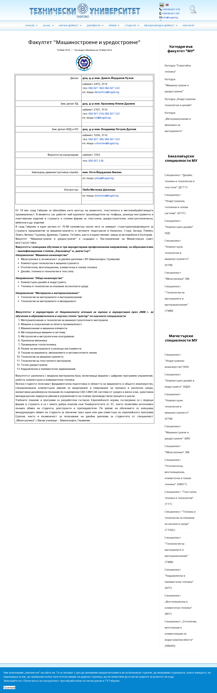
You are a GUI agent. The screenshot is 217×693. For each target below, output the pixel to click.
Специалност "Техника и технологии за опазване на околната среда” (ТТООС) (180, 521)
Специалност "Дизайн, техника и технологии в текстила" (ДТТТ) (179, 181)
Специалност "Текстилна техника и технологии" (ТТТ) (180, 498)
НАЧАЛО (29, 25)
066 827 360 (96, 88)
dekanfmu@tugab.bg (106, 92)
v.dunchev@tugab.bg (106, 143)
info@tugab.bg (170, 17)
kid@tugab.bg (102, 117)
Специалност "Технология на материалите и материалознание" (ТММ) (176, 550)
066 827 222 (112, 88)
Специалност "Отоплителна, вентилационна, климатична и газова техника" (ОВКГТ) (178, 472)
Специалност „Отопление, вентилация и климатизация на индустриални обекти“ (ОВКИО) (181, 633)
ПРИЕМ (112, 25)
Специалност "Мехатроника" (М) (177, 275)
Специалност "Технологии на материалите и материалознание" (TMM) (176, 298)
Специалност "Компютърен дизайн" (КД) (179, 227)
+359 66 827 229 (170, 13)
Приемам (9, 687)
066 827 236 (96, 160)
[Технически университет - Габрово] (84, 10)
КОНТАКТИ (188, 25)
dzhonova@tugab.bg (106, 195)
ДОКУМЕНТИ (93, 25)
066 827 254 (96, 113)
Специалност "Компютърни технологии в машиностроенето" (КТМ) (177, 253)
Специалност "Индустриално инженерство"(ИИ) (177, 360)
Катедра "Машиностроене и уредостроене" (177, 85)
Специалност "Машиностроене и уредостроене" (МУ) (177, 432)
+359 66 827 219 (171, 9)
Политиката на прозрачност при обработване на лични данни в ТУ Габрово (72, 680)
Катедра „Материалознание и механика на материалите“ (178, 122)
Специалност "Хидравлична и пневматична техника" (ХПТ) (179, 578)
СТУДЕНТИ (130, 25)
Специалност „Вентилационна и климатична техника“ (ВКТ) (178, 604)
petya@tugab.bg (104, 178)
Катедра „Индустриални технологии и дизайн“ (180, 102)
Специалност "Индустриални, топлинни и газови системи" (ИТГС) (176, 204)
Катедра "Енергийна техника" (178, 68)
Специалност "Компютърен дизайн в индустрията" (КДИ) (179, 380)
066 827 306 (96, 139)
